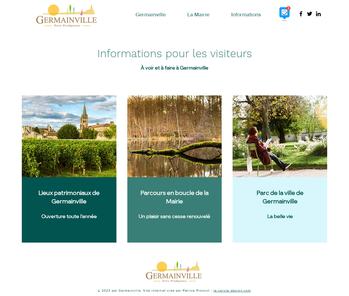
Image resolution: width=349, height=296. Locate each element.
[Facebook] (300, 13)
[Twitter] (309, 13)
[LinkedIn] (318, 13)
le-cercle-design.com (232, 290)
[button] (150, 13)
